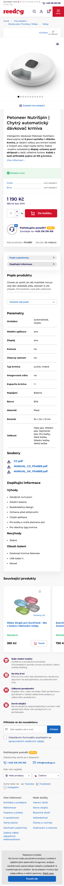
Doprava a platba (13, 812)
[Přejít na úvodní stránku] (13, 12)
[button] (34, 11)
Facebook (45, 783)
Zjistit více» (48, 873)
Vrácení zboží (40, 802)
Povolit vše (32, 878)
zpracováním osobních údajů (26, 741)
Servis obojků (40, 807)
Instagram (13, 787)
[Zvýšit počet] (17, 211)
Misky (45, 24)
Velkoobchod (40, 817)
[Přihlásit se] (41, 11)
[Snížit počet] (17, 215)
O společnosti (11, 817)
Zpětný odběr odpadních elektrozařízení (11, 836)
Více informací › (16, 160)
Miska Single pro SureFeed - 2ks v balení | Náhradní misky (27, 624)
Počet (11, 213)
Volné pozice (10, 822)
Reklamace (9, 807)
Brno (9, 187)
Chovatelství (20, 21)
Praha (10, 183)
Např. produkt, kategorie (25, 34)
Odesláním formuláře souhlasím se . (30, 739)
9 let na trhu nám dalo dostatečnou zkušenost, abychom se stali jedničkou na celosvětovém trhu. (35, 679)
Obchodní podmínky (15, 827)
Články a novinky (42, 822)
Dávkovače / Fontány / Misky (23, 24)
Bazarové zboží (41, 812)
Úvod (6, 21)
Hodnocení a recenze (45, 827)
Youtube (29, 783)
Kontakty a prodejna (14, 802)
